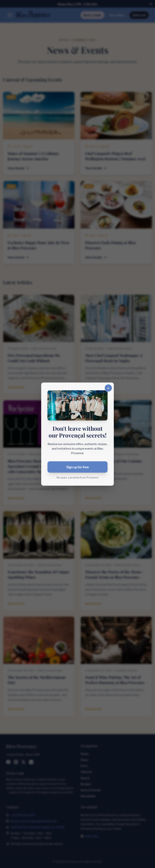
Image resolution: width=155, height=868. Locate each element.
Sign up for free (77, 467)
